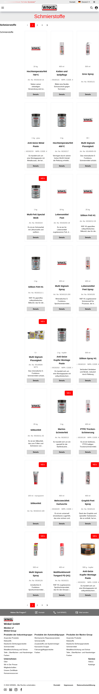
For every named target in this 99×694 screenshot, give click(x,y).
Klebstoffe (7, 641)
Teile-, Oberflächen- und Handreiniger (18, 652)
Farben (6, 655)
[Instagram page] (15, 689)
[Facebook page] (21, 689)
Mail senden (83, 612)
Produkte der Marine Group (79, 635)
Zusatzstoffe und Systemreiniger (47, 644)
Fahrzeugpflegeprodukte (44, 649)
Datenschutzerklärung (86, 685)
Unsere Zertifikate (11, 670)
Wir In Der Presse (10, 664)
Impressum (68, 685)
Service (91, 659)
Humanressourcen (11, 673)
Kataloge (91, 664)
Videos (90, 662)
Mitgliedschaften (10, 667)
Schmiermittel (9, 647)
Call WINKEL (62, 612)
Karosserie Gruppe (42, 647)
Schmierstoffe (6, 32)
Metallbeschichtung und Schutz (16, 649)
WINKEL (13, 685)
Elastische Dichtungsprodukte (15, 644)
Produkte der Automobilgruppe (49, 635)
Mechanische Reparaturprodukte (47, 638)
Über (6, 662)
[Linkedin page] (10, 689)
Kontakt (72, 2)
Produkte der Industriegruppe (18, 635)
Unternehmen (10, 659)
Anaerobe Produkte (11, 638)
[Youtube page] (5, 689)
